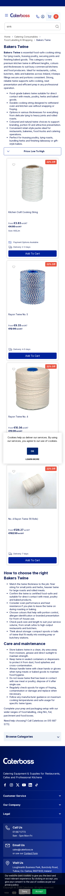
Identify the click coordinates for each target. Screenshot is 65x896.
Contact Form (31, 853)
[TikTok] (36, 785)
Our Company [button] (12, 804)
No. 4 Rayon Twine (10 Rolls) (23, 518)
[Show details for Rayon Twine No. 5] (32, 286)
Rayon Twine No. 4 (18, 416)
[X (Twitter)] (18, 785)
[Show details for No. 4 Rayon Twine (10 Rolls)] (32, 491)
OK (32, 451)
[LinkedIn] (30, 785)
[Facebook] (5, 785)
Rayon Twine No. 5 (18, 314)
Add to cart (32, 253)
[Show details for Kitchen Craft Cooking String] (32, 184)
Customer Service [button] (14, 795)
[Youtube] (24, 785)
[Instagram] (11, 785)
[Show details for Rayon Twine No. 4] (32, 388)
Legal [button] (6, 813)
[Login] (43, 16)
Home (7, 36)
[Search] (57, 26)
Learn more (32, 459)
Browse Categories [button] (19, 736)
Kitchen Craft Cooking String (23, 212)
